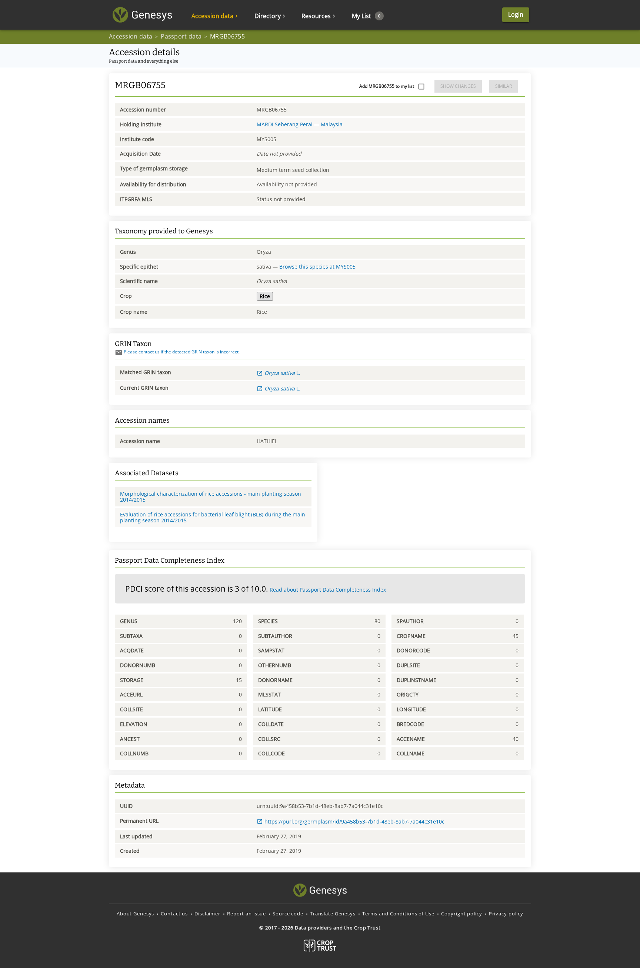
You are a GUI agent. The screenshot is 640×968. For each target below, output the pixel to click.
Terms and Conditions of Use (398, 913)
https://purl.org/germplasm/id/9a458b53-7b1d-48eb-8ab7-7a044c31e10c (354, 821)
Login (515, 14)
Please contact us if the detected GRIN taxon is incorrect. (182, 352)
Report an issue (246, 913)
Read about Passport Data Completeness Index (328, 589)
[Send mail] (119, 352)
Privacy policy (506, 913)
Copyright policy (461, 913)
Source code (288, 913)
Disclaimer (207, 913)
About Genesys (135, 913)
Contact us (174, 913)
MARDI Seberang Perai (285, 124)
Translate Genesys (333, 913)
